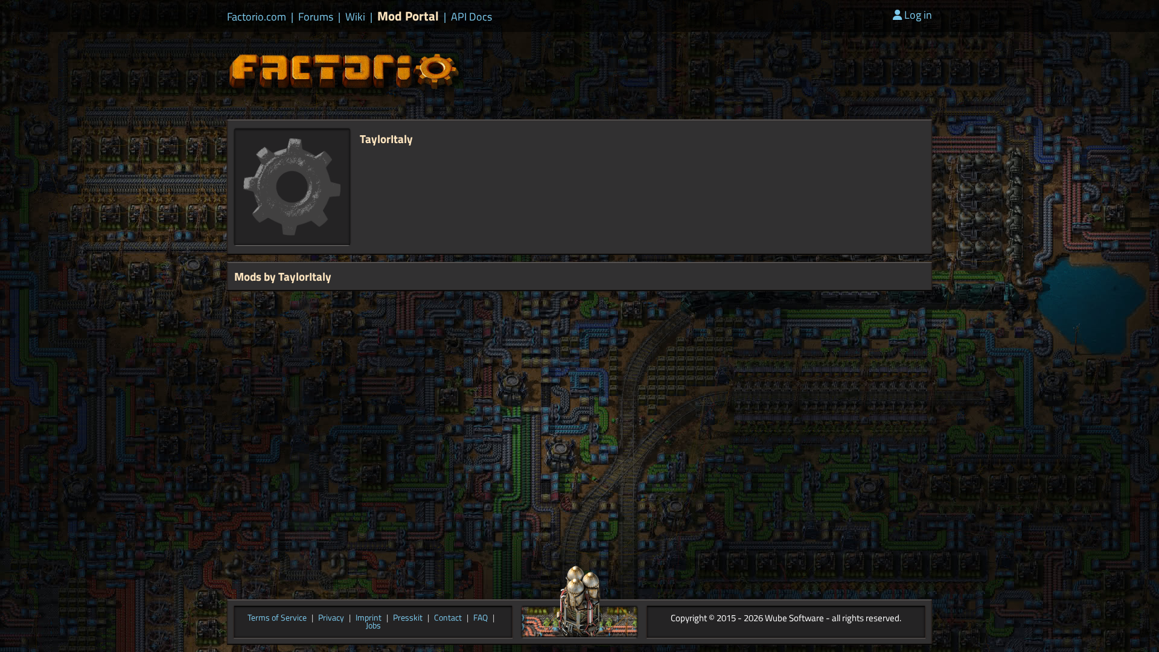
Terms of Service (277, 618)
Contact (448, 618)
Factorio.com (256, 16)
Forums (315, 16)
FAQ (480, 618)
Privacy (331, 618)
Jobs (373, 626)
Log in (918, 15)
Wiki (355, 16)
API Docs (471, 16)
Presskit (408, 618)
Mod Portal (408, 16)
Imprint (369, 618)
